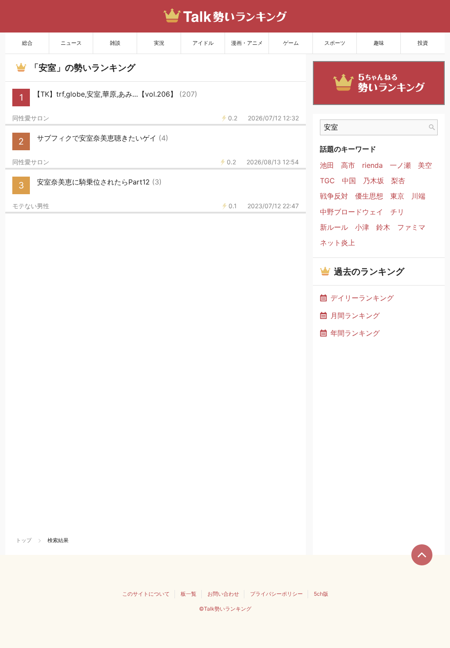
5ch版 (321, 593)
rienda (372, 165)
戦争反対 (334, 196)
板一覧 (188, 593)
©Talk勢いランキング (225, 608)
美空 (425, 165)
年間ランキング (355, 333)
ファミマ (411, 227)
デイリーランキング (362, 297)
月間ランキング (355, 315)
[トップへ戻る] (421, 554)
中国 (349, 181)
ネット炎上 (337, 243)
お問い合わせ (223, 593)
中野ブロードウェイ (351, 212)
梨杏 (398, 181)
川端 (418, 196)
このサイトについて (146, 593)
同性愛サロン (30, 118)
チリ (397, 212)
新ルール (334, 227)
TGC (327, 181)
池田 (327, 165)
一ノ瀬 (400, 165)
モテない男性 (30, 206)
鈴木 (383, 227)
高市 (348, 165)
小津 (362, 227)
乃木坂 (373, 181)
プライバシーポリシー (276, 593)
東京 (397, 196)
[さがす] (432, 127)
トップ (24, 540)
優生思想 (369, 196)
